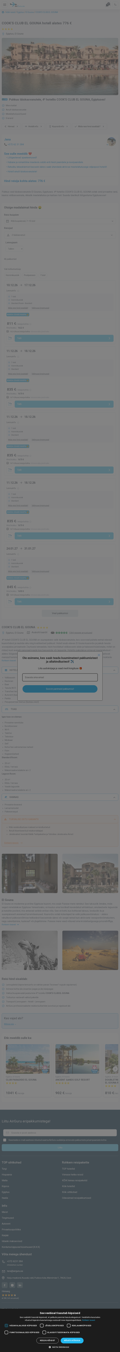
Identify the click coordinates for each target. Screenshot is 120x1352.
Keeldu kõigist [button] (47, 1340)
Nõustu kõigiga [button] (72, 1340)
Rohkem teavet (88, 1320)
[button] (60, 1347)
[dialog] (60, 1330)
